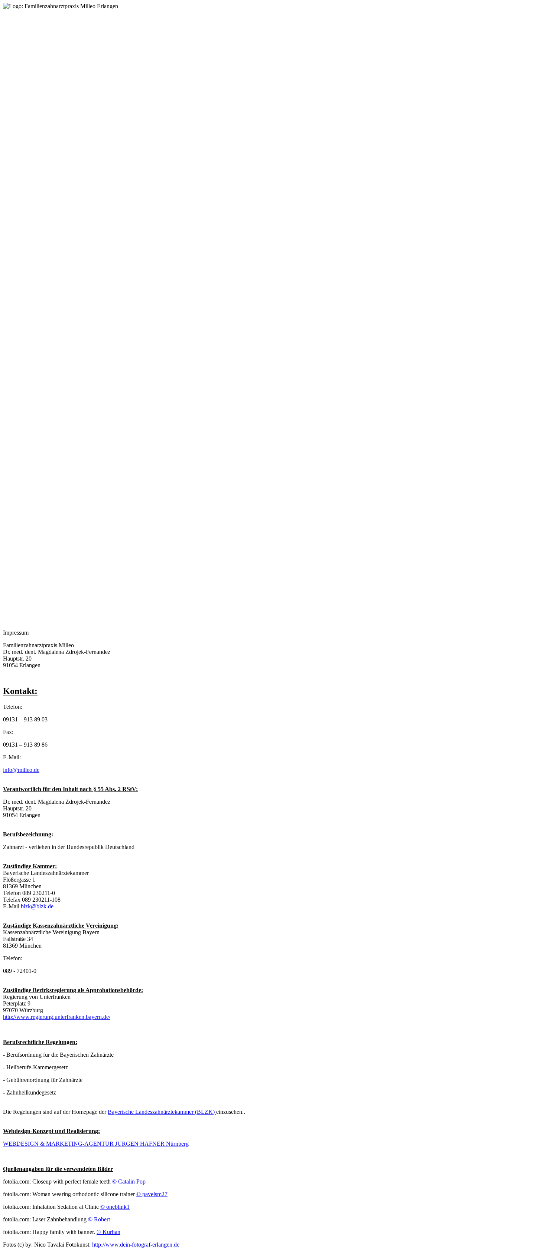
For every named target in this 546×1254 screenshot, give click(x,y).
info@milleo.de (21, 770)
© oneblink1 (115, 1207)
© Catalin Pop (129, 1181)
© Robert (99, 1219)
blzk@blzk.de (37, 906)
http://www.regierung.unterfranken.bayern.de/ (56, 1017)
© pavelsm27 (152, 1194)
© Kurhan (108, 1232)
